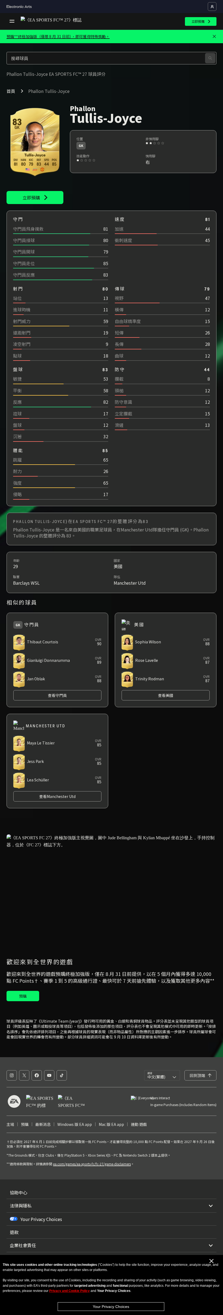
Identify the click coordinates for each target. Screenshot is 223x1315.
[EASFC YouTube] (49, 1075)
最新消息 (43, 1124)
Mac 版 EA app (111, 1124)
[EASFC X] (24, 1075)
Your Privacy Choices (111, 1306)
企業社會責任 (23, 1245)
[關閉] (214, 36)
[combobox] (162, 1075)
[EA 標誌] (14, 1101)
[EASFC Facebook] (37, 1075)
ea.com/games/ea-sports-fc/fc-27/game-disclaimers (92, 1163)
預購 (25, 1124)
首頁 (11, 91)
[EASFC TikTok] (62, 1075)
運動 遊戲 (139, 1124)
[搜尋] (210, 58)
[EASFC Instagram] (12, 1075)
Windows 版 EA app (74, 1124)
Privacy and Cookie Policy (69, 1291)
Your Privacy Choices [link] (41, 1219)
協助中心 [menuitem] (18, 1192)
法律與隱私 (21, 1205)
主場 (10, 1124)
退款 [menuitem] (14, 1232)
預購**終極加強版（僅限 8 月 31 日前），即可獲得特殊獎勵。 (58, 36)
